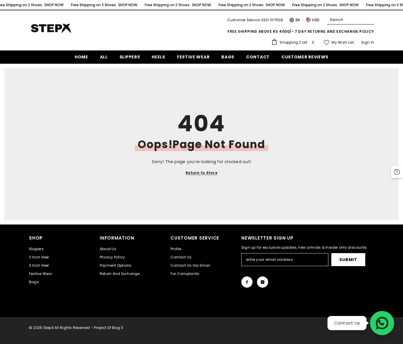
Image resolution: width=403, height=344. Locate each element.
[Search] (350, 19)
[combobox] (346, 19)
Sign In (367, 42)
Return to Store (201, 172)
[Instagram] (262, 282)
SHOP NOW (53, 4)
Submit (348, 260)
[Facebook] (247, 282)
